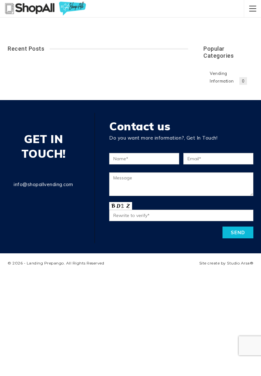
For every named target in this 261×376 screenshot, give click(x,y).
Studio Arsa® (240, 263)
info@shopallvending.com (43, 184)
